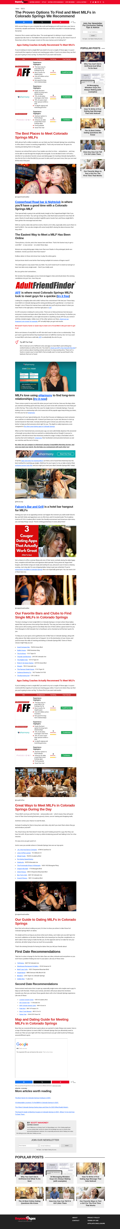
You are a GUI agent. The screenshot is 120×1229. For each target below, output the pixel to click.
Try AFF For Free (66, 72)
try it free (63, 296)
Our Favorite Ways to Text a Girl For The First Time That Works (92, 173)
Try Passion (66, 119)
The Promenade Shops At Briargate (28, 865)
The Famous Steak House (25, 669)
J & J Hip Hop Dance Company (27, 850)
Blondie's (20, 976)
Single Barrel (21, 972)
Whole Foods (21, 856)
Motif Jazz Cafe (22, 969)
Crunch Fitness (22, 878)
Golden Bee (21, 979)
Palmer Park (22, 1014)
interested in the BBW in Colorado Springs (28, 569)
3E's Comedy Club (24, 1002)
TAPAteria (20, 963)
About (74, 1217)
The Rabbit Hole (22, 660)
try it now (40, 398)
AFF (18, 292)
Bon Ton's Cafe (22, 875)
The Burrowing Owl (23, 675)
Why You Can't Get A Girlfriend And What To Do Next (92, 66)
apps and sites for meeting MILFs (32, 461)
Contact (75, 1220)
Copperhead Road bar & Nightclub (38, 202)
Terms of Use (92, 1220)
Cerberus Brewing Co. (24, 672)
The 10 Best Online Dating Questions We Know (93, 133)
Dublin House (21, 650)
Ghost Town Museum (25, 1011)
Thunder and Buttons (24, 656)
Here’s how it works (56, 1085)
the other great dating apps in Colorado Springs (39, 426)
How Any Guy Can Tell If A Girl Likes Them (92, 153)
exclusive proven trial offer (24, 465)
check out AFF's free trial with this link (62, 348)
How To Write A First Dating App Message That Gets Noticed (92, 111)
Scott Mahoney (39, 1122)
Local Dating (82, 2)
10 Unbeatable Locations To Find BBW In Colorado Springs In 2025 (36, 1102)
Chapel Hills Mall (22, 869)
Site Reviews (70, 2)
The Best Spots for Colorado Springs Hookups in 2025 (32, 1098)
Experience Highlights (37, 63)
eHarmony (45, 395)
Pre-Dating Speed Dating (25, 859)
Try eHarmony (66, 97)
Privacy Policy (93, 1217)
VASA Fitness (21, 872)
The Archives (21, 653)
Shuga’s (19, 666)
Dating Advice (35, 2)
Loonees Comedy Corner (26, 1000)
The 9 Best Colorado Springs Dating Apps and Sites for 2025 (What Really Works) (41, 1107)
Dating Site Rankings (56, 2)
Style (44, 2)
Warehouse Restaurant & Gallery (27, 966)
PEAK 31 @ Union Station (25, 663)
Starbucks (20, 862)
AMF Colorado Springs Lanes (27, 1005)
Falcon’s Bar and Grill (29, 506)
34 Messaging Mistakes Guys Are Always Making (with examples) (92, 88)
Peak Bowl (22, 1008)
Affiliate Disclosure (96, 1223)
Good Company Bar (23, 647)
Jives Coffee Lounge (24, 853)
